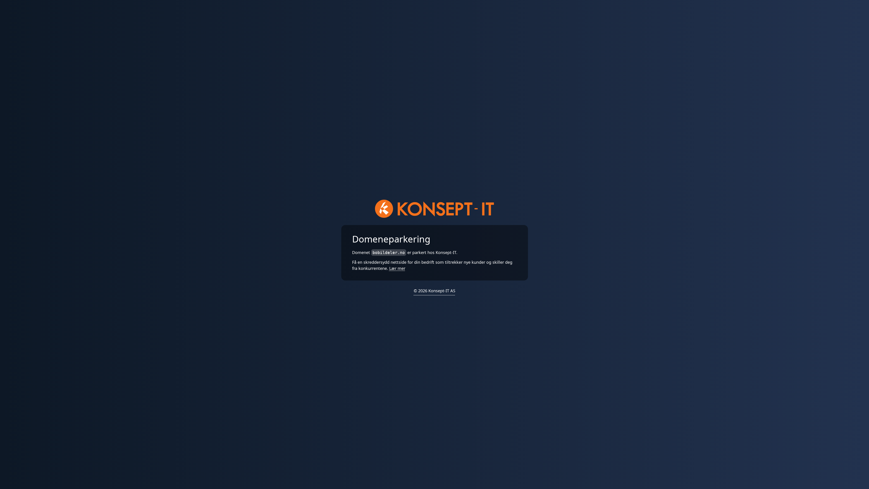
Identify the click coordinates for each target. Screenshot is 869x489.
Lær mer (397, 268)
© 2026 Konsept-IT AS (434, 290)
